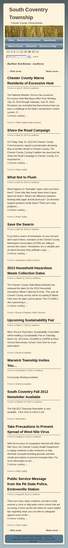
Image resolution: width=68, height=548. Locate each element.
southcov (38, 63)
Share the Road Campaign (28, 130)
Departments (50, 40)
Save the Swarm (20, 224)
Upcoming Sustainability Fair (30, 320)
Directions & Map (48, 46)
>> (37, 52)
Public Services (34, 122)
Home (11, 40)
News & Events (15, 46)
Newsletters (21, 419)
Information (20, 260)
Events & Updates (23, 313)
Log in (35, 57)
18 (25, 52)
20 (33, 52)
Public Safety (21, 122)
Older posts (14, 71)
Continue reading (17, 116)
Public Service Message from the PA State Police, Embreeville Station (27, 484)
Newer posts (53, 71)
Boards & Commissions (28, 40)
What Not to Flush (21, 177)
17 (21, 52)
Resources (31, 46)
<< (8, 52)
